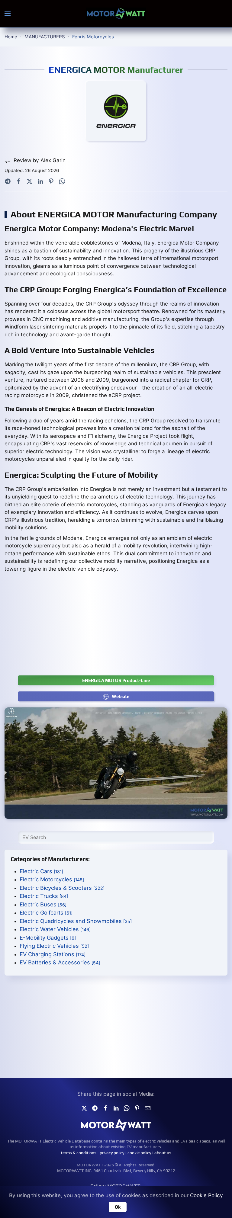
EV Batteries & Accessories (60, 962)
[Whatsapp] (62, 181)
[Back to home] (116, 13)
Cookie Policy (206, 1195)
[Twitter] (29, 181)
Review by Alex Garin (40, 160)
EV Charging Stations (52, 954)
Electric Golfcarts (46, 912)
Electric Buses (43, 904)
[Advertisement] (116, 627)
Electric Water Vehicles (55, 929)
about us (162, 1152)
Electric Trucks (44, 896)
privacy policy (112, 1152)
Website (120, 696)
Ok (118, 1207)
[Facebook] (18, 181)
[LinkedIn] (40, 181)
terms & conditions (78, 1152)
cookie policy (139, 1152)
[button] (8, 13)
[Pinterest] (51, 181)
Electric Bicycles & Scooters (62, 888)
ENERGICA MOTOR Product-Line (116, 680)
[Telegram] (8, 181)
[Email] (148, 1107)
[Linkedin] (116, 1107)
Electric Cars (41, 871)
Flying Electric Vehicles (54, 946)
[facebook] (105, 1107)
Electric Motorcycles (52, 879)
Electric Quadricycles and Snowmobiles (76, 921)
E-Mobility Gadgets (48, 937)
